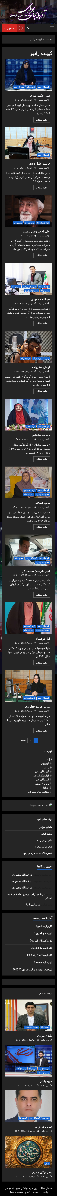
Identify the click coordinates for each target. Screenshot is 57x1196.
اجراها (46, 787)
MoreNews (16, 1192)
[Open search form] (28, 28)
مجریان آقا (18, 222)
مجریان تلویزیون (31, 290)
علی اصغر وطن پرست (28, 211)
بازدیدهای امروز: (43, 933)
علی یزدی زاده (44, 840)
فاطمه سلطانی (28, 414)
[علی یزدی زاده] (28, 1106)
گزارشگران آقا (43, 222)
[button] (52, 28)
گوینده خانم (30, 87)
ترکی (47, 1163)
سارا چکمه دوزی (28, 75)
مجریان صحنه (42, 783)
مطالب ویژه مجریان (38, 791)
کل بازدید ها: (45, 948)
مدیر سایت (42, 99)
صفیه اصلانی (28, 482)
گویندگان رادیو (29, 490)
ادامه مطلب (40, 120)
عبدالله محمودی (28, 279)
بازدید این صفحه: (43, 962)
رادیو (47, 358)
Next (23, 740)
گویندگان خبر (42, 779)
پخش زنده (9, 28)
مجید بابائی (46, 833)
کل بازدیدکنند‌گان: (43, 955)
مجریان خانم (19, 87)
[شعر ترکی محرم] (28, 1152)
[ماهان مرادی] (28, 1015)
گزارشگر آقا (44, 286)
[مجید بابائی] (28, 1061)
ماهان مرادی (45, 827)
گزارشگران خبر (41, 775)
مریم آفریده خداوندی (28, 686)
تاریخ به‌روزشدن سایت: (40, 969)
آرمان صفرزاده (28, 347)
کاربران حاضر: (44, 926)
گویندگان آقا (30, 222)
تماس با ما (31, 904)
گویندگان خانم (43, 87)
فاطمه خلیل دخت (28, 143)
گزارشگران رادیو (29, 286)
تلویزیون (45, 763)
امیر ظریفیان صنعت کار (28, 550)
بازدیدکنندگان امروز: (41, 940)
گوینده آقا (32, 1068)
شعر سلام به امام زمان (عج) (37, 853)
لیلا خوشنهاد (28, 618)
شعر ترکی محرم (43, 846)
